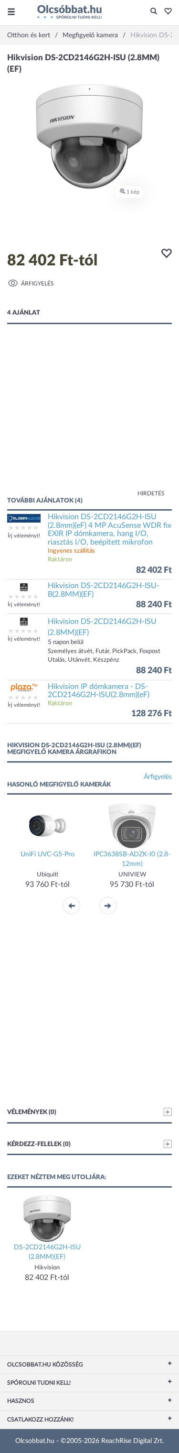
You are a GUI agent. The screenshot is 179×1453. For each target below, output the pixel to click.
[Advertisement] (89, 420)
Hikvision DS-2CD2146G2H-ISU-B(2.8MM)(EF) (103, 590)
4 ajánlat (23, 313)
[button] (165, 12)
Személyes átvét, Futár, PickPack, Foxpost (104, 651)
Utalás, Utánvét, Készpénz (83, 660)
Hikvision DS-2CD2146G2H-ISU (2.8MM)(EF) (102, 627)
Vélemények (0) (31, 1112)
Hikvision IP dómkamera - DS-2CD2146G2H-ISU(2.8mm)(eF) (98, 691)
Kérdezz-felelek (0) (39, 1144)
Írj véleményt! (24, 535)
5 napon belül (66, 642)
